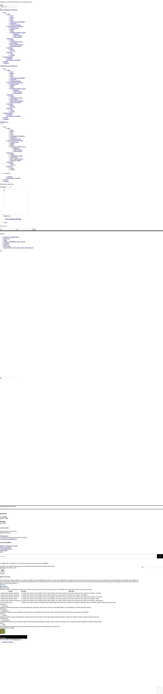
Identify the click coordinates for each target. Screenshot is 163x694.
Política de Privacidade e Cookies (9, 546)
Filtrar (34, 229)
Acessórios (6, 243)
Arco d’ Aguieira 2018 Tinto (13, 219)
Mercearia (6, 244)
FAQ (1, 552)
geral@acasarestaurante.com (9, 539)
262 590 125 (4, 536)
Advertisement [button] (4, 618)
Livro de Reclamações (6, 549)
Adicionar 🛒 (7, 216)
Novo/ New (6, 238)
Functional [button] (3, 604)
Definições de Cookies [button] (6, 567)
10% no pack (6, 246)
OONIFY (45, 563)
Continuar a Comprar (7, 642)
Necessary (5, 586)
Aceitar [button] (14, 567)
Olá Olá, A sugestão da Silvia (11, 237)
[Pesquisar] (160, 556)
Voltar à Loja (17, 639)
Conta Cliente (3, 550)
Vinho (5, 240)
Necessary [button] (3, 584)
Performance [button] (3, 609)
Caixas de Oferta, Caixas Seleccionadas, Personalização (18, 247)
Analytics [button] (2, 613)
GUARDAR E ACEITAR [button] (7, 628)
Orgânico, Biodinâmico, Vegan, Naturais (14, 241)
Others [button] (2, 623)
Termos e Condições (5, 547)
